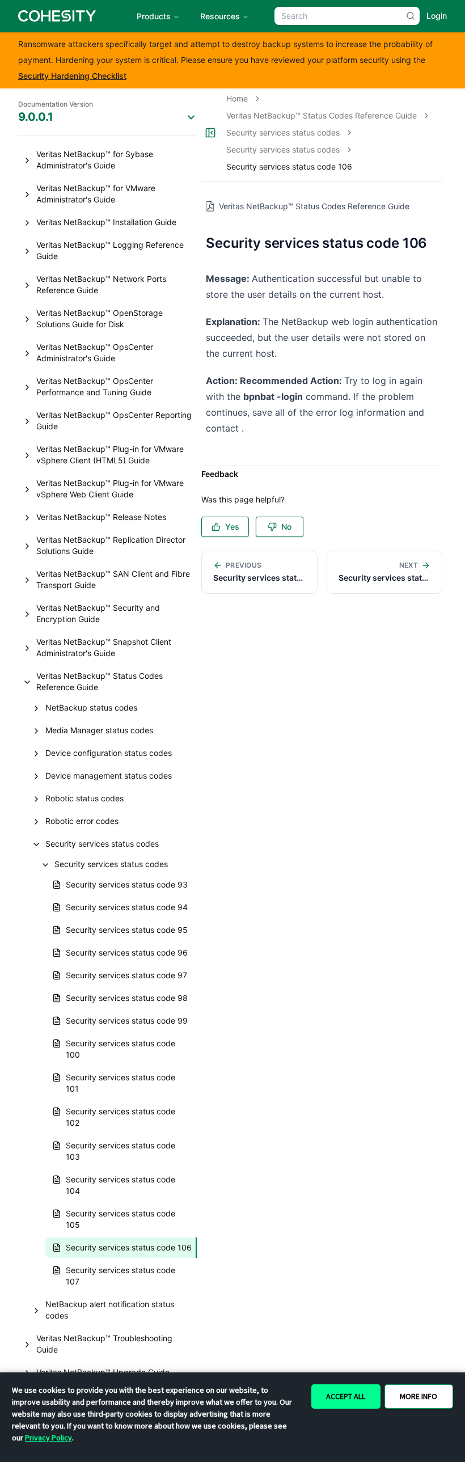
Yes (232, 526)
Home (237, 98)
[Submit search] (410, 16)
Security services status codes (283, 132)
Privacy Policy (48, 1438)
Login (436, 15)
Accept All (345, 1396)
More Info (418, 1396)
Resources (220, 16)
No (286, 526)
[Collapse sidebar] (210, 133)
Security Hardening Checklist (72, 76)
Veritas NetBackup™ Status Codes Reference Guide (321, 115)
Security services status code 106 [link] (289, 166)
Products (154, 16)
